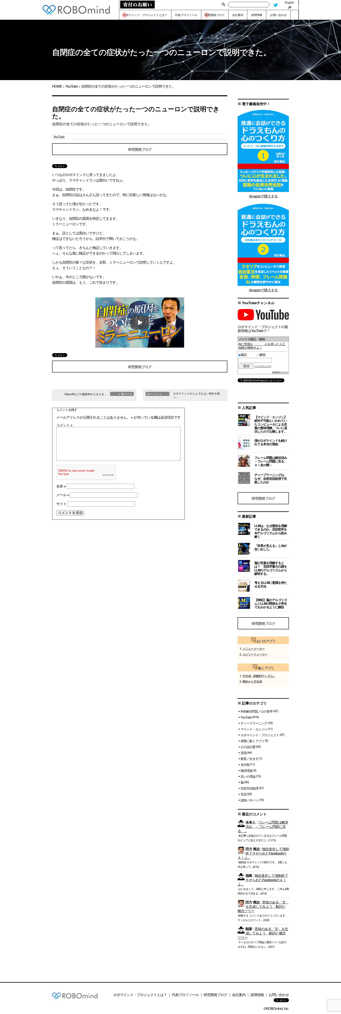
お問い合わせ (279, 994)
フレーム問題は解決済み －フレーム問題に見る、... (263, 826)
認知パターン (249, 800)
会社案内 (238, 994)
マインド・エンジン (254, 729)
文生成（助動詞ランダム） (259, 676)
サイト (61, 503)
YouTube (72, 86)
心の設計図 (248, 747)
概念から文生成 (252, 681)
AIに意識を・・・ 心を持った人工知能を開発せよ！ (261, 346)
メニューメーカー (254, 649)
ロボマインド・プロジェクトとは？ (140, 994)
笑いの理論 (248, 776)
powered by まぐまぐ (280, 372)
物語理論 (246, 770)
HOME (57, 86)
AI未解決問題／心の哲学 (257, 711)
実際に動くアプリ (252, 741)
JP (289, 7)
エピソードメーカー (255, 654)
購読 (248, 354)
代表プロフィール (185, 994)
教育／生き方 (249, 758)
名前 (61, 485)
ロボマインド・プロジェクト (260, 735)
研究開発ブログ (140, 149)
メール (62, 494)
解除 (262, 354)
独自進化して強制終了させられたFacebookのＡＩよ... (263, 853)
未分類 (245, 764)
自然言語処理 (249, 788)
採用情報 (257, 994)
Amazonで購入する (263, 195)
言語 (243, 794)
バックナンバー (263, 366)
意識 (243, 752)
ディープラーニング (254, 723)
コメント (64, 424)
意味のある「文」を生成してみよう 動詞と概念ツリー (263, 906)
